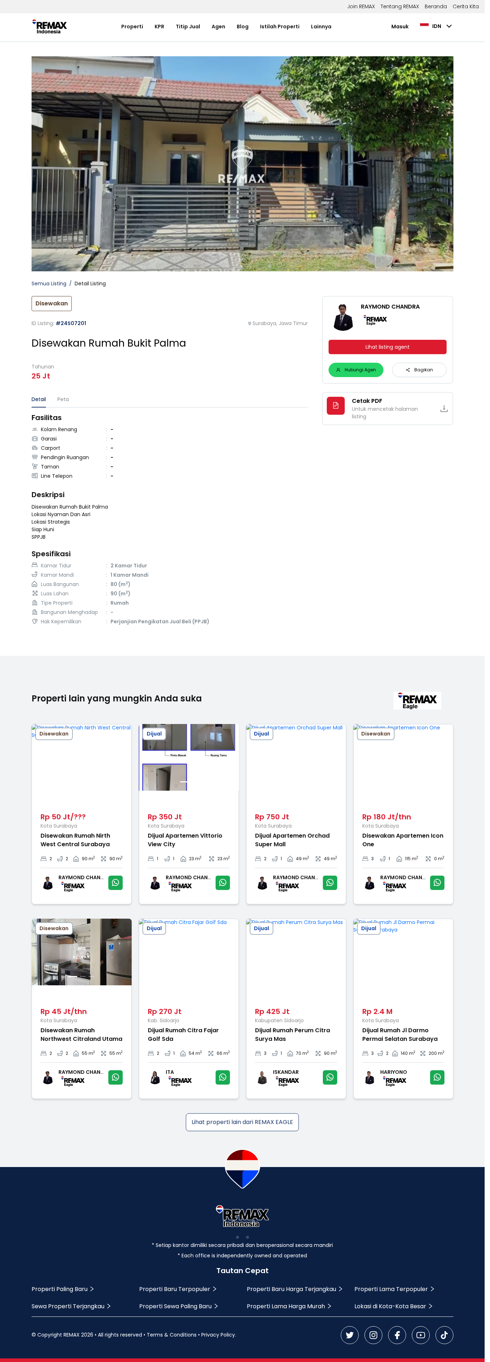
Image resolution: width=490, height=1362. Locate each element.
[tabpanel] (170, 520)
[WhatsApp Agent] (115, 883)
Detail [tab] (39, 399)
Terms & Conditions (172, 1334)
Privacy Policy (218, 1334)
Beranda (436, 6)
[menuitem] (132, 26)
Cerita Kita (466, 6)
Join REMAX (361, 6)
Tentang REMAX (400, 6)
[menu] (226, 26)
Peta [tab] (63, 399)
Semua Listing (49, 283)
